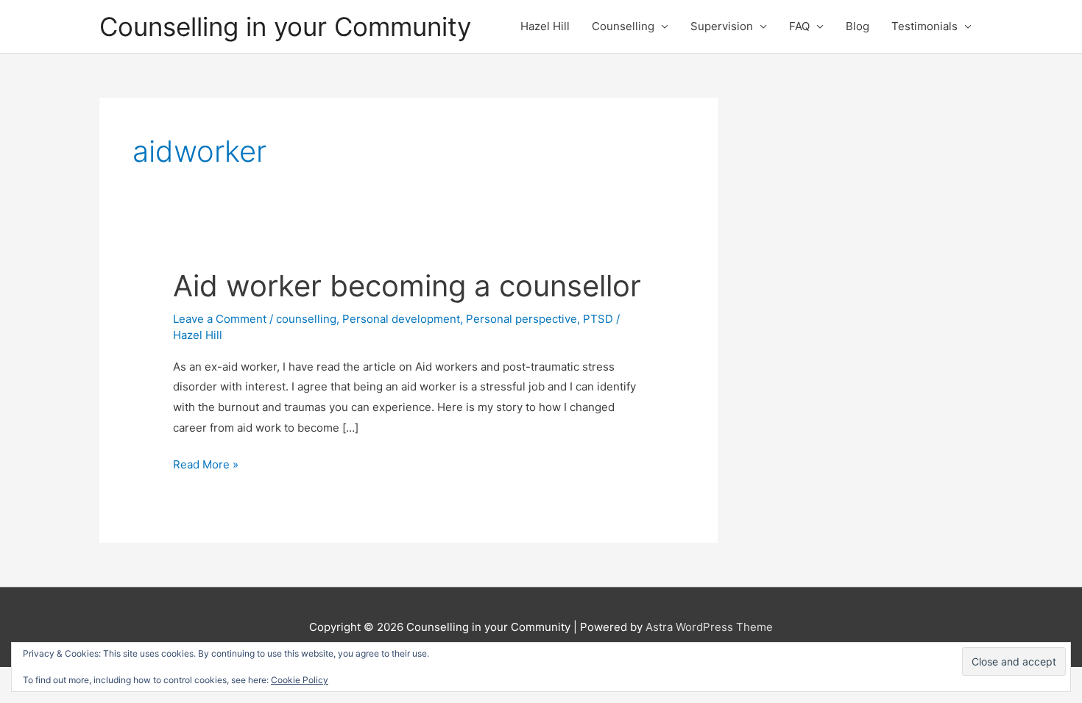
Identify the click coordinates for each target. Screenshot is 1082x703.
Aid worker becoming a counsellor (407, 286)
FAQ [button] (799, 26)
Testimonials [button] (924, 26)
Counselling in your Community (285, 26)
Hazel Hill (545, 26)
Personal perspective (521, 319)
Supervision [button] (721, 26)
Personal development (401, 319)
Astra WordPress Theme (709, 627)
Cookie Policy (299, 679)
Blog (857, 26)
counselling (306, 319)
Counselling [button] (623, 26)
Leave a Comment (219, 319)
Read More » (205, 466)
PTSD (598, 319)
